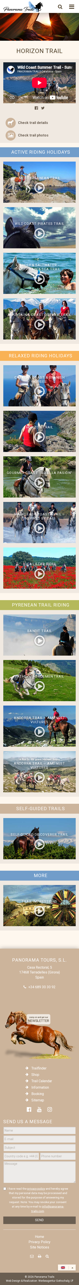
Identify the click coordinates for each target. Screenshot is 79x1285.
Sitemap (37, 1100)
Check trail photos (33, 135)
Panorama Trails (44, 1276)
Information (40, 1087)
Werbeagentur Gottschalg (54, 1280)
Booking (37, 1094)
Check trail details (33, 123)
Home (39, 1237)
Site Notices (39, 1247)
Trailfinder (39, 1068)
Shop (35, 1075)
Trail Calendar (41, 1081)
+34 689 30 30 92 (42, 987)
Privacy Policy (39, 1242)
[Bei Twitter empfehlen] (43, 108)
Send (39, 1220)
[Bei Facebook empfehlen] (36, 108)
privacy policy (36, 1188)
